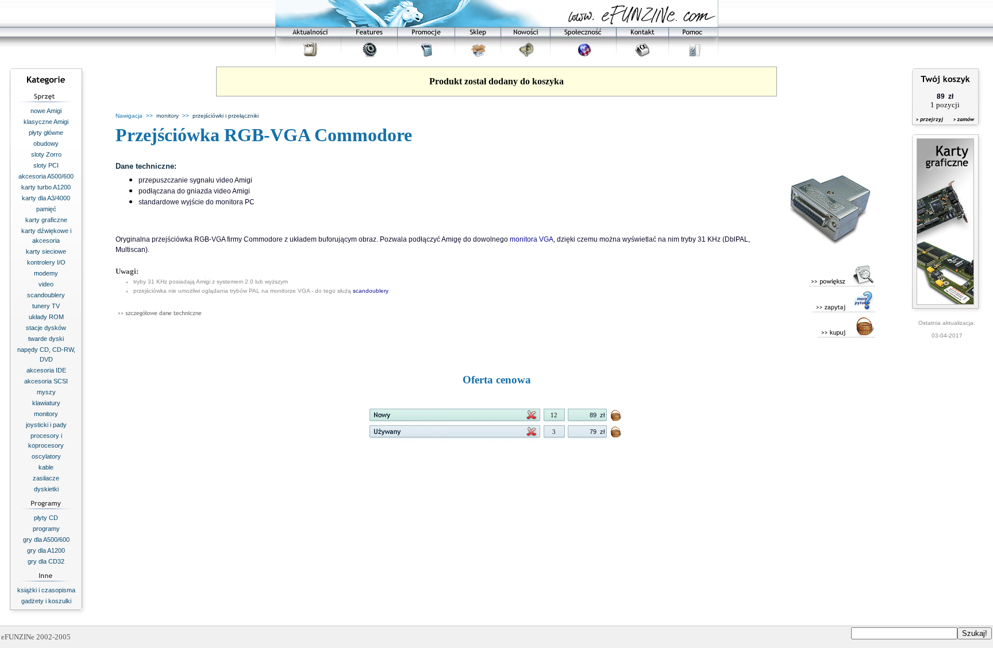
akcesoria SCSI (46, 381)
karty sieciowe (46, 251)
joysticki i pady (46, 424)
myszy (46, 392)
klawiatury (46, 402)
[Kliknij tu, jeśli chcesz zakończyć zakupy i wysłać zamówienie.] (961, 126)
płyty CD (46, 517)
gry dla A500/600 (46, 539)
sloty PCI (46, 165)
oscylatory (46, 456)
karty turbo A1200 (46, 187)
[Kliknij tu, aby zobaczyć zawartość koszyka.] (930, 126)
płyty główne (46, 132)
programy (46, 528)
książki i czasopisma (46, 590)
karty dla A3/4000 (46, 198)
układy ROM (46, 316)
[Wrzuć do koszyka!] (616, 417)
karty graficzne (46, 219)
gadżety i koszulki (46, 600)
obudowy (46, 143)
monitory (46, 413)
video (46, 284)
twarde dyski (46, 338)
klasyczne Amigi (46, 121)
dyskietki (46, 489)
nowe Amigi (45, 110)
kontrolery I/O (46, 262)
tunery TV (46, 305)
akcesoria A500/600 (46, 176)
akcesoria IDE (46, 370)
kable (46, 467)
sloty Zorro (46, 154)
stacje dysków (46, 327)
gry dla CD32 (46, 561)
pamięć (46, 208)
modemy (46, 273)
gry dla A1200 (46, 550)
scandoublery (46, 295)
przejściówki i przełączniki (226, 115)
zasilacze (46, 478)
